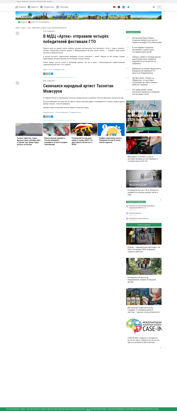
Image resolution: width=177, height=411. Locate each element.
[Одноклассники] (47, 74)
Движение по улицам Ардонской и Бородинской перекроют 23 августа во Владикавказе (146, 70)
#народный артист (48, 112)
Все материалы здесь (144, 129)
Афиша (19, 1)
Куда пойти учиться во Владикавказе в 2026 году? (143, 115)
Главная (22, 7)
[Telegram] (49, 74)
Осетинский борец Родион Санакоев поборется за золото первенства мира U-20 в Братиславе (147, 40)
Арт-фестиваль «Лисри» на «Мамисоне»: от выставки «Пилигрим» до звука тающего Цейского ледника (144, 81)
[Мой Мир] (52, 74)
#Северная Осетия (58, 69)
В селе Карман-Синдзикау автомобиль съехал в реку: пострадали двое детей (143, 49)
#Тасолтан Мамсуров (61, 112)
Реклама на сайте (41, 1)
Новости (34, 7)
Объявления (25, 1)
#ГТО (50, 69)
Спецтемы (63, 7)
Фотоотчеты (32, 1)
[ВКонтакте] (44, 74)
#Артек (45, 69)
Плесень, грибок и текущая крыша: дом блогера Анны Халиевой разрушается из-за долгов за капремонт (146, 60)
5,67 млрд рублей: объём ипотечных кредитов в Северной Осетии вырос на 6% (145, 92)
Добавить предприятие (143, 225)
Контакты (49, 1)
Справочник (48, 7)
